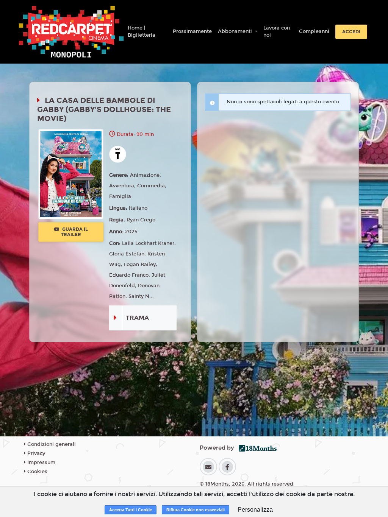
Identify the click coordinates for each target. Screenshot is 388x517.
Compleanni (314, 31)
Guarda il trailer (74, 232)
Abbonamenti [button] (235, 31)
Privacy (35, 453)
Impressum (40, 462)
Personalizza (255, 509)
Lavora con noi (276, 32)
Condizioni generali (51, 444)
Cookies (36, 472)
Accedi (351, 31)
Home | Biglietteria (141, 32)
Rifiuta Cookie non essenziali (195, 510)
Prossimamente (192, 31)
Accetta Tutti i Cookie (130, 510)
